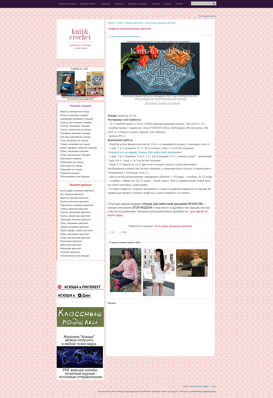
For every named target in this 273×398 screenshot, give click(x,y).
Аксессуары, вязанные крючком (160, 22)
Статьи (120, 22)
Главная (111, 22)
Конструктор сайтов (199, 386)
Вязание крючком (134, 22)
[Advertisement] (160, 329)
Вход (213, 16)
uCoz (214, 386)
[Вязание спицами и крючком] (80, 53)
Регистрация (204, 16)
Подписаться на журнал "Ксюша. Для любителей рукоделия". (145, 152)
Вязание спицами (80, 105)
